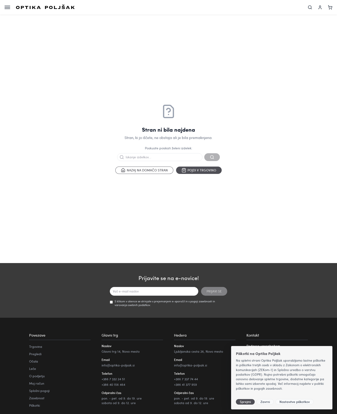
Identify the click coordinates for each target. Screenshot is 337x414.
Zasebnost (36, 398)
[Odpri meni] (7, 7)
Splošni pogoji (39, 390)
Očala (33, 361)
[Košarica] (330, 7)
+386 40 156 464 (113, 384)
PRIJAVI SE (214, 291)
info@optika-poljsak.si (118, 365)
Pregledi (35, 354)
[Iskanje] (310, 7)
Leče (32, 368)
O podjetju (37, 376)
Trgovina (35, 346)
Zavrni (265, 402)
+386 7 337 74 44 (186, 379)
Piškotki (34, 405)
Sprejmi (245, 402)
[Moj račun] (320, 7)
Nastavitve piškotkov (294, 402)
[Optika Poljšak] (45, 7)
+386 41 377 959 (185, 384)
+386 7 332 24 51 (113, 379)
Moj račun (36, 383)
